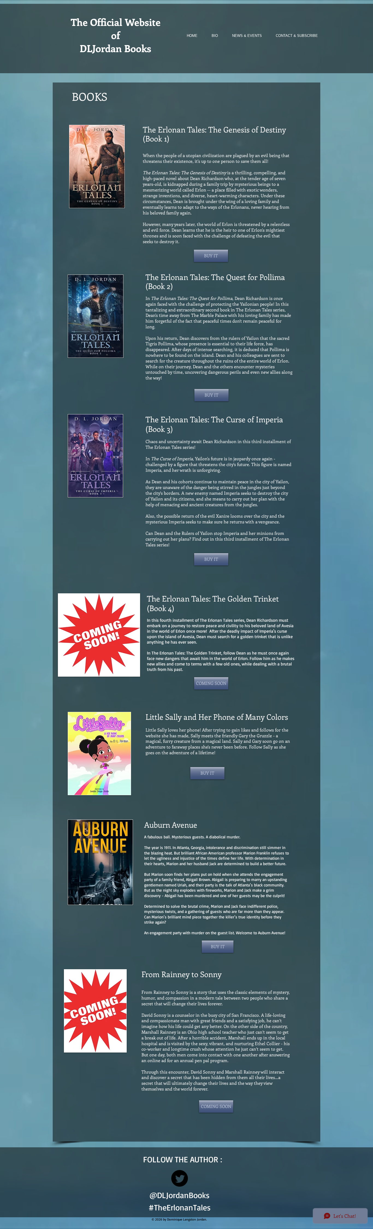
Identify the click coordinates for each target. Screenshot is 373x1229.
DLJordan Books (115, 48)
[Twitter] (179, 1178)
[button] (211, 683)
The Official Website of (116, 28)
